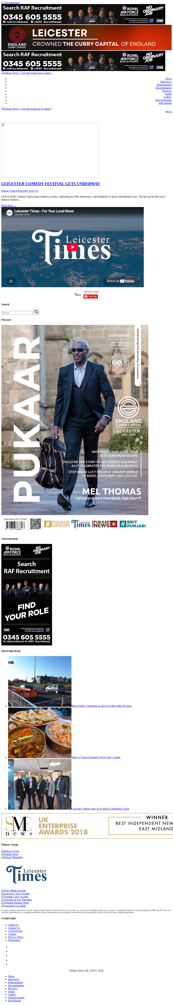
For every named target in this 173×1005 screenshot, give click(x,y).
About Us (13, 924)
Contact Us (14, 928)
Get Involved (15, 931)
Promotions (14, 940)
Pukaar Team (8, 190)
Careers (12, 934)
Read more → (8, 205)
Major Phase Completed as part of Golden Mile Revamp (101, 705)
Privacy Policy (16, 937)
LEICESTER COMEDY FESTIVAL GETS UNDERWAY (50, 183)
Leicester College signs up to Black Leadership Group (100, 808)
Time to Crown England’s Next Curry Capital (96, 757)
